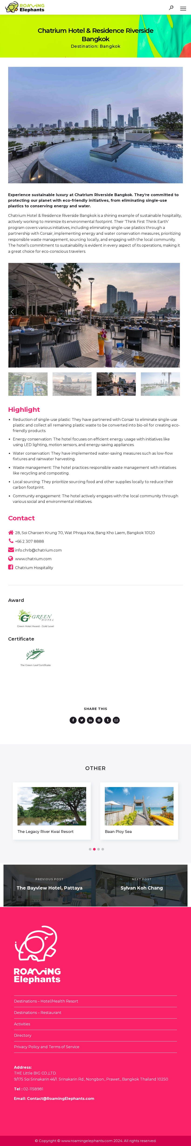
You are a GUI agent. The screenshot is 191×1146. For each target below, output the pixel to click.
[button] (12, 312)
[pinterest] (100, 720)
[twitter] (82, 720)
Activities (22, 1024)
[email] (117, 720)
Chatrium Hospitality (34, 568)
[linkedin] (91, 720)
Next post (142, 879)
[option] (52, 811)
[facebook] (74, 720)
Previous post (49, 879)
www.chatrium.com (33, 559)
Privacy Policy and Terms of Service (46, 1047)
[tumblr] (108, 720)
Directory (22, 1035)
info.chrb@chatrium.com (38, 550)
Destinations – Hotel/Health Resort (46, 1001)
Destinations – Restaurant (37, 1012)
